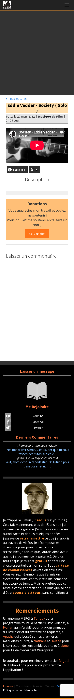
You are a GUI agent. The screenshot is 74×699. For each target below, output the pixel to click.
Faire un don (37, 234)
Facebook (38, 422)
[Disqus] (37, 310)
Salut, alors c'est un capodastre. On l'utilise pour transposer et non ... (37, 464)
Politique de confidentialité (20, 690)
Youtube (38, 416)
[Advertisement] (37, 54)
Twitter (38, 428)
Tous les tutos (16, 99)
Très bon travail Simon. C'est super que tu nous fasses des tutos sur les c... (37, 452)
